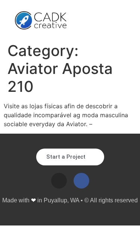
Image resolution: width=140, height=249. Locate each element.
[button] (119, 20)
